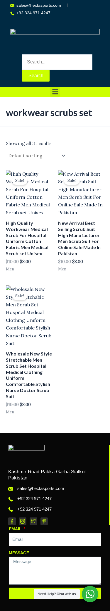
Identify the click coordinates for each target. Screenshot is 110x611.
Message (19, 552)
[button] (55, 92)
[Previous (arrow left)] (10, 305)
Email (16, 529)
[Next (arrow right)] (99, 305)
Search (35, 75)
